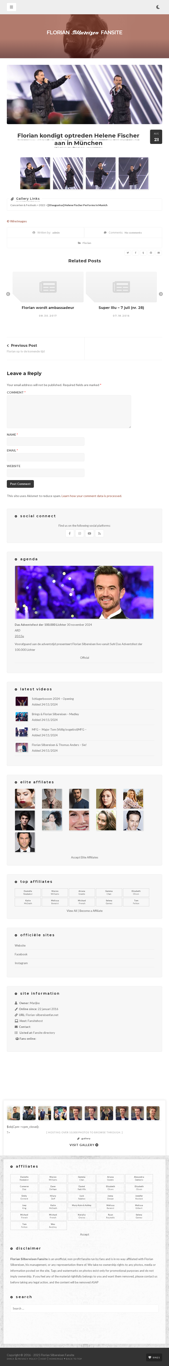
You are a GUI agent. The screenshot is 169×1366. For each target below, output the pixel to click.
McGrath (28, 902)
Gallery (85, 1138)
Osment (24, 1197)
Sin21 (156, 1357)
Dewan (110, 1197)
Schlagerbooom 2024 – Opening (53, 698)
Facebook (21, 954)
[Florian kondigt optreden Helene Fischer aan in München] (128, 253)
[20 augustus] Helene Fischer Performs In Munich (77, 205)
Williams (55, 892)
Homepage (56, 1358)
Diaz (24, 1188)
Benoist (55, 902)
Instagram (21, 963)
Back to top (74, 1358)
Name (12, 434)
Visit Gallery (82, 1145)
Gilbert (139, 1207)
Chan (109, 892)
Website (13, 466)
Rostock (139, 1197)
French (82, 902)
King (24, 1207)
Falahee (81, 1197)
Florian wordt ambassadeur (48, 308)
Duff (53, 1197)
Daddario (139, 1178)
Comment (16, 392)
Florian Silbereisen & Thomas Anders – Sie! (59, 745)
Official (84, 657)
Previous (8, 294)
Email (12, 450)
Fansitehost (35, 1021)
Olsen (136, 892)
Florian (87, 243)
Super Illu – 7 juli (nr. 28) (121, 308)
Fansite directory (44, 1032)
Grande (82, 892)
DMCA (10, 1358)
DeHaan (53, 1188)
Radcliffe (82, 1188)
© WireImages (17, 221)
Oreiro (82, 1216)
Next (161, 294)
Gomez (109, 902)
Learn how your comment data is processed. (92, 496)
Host (43, 1358)
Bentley (53, 1225)
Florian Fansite (84, 32)
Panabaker (28, 892)
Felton (136, 902)
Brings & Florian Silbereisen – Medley (55, 714)
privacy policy (28, 1358)
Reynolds (110, 1216)
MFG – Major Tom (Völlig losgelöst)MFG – (59, 729)
